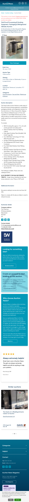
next (26, 47)
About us (10, 341)
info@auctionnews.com (18, 7)
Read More (5, 377)
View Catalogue (14, 63)
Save (5, 35)
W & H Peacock (7, 416)
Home (2, 13)
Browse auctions (9, 265)
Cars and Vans (15, 94)
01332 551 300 (14, 9)
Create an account (21, 16)
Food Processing (7, 94)
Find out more (6, 333)
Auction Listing (9, 13)
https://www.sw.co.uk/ (7, 228)
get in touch (17, 337)
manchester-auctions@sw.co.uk (12, 225)
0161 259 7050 (7, 227)
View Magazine (9, 481)
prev (3, 47)
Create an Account (16, 309)
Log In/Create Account (9, 288)
